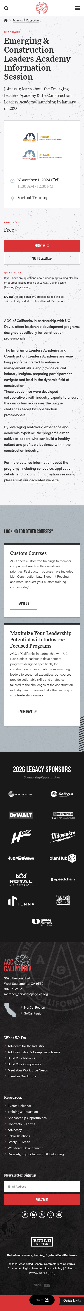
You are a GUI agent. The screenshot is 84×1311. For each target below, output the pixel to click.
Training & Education (26, 20)
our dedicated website (41, 479)
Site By (38, 1285)
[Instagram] (50, 1214)
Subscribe (42, 1200)
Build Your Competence (24, 1064)
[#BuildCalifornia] (42, 1242)
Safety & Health (19, 1141)
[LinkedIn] (33, 1214)
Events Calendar (19, 1105)
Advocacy (15, 1129)
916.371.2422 (13, 988)
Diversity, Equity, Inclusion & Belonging (36, 1154)
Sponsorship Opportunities (42, 777)
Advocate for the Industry (26, 1045)
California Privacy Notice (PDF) (52, 1270)
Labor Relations (19, 1135)
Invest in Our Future (22, 1076)
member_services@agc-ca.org (26, 993)
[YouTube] (59, 1214)
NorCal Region (34, 1007)
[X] (42, 1214)
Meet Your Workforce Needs (28, 1070)
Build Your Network (21, 1058)
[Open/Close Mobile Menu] (77, 8)
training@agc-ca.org (17, 287)
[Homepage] (42, 8)
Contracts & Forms (21, 1123)
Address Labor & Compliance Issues (34, 1052)
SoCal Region (33, 1013)
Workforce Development (25, 1148)
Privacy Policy (53, 1268)
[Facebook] (25, 1214)
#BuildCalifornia (66, 1255)
